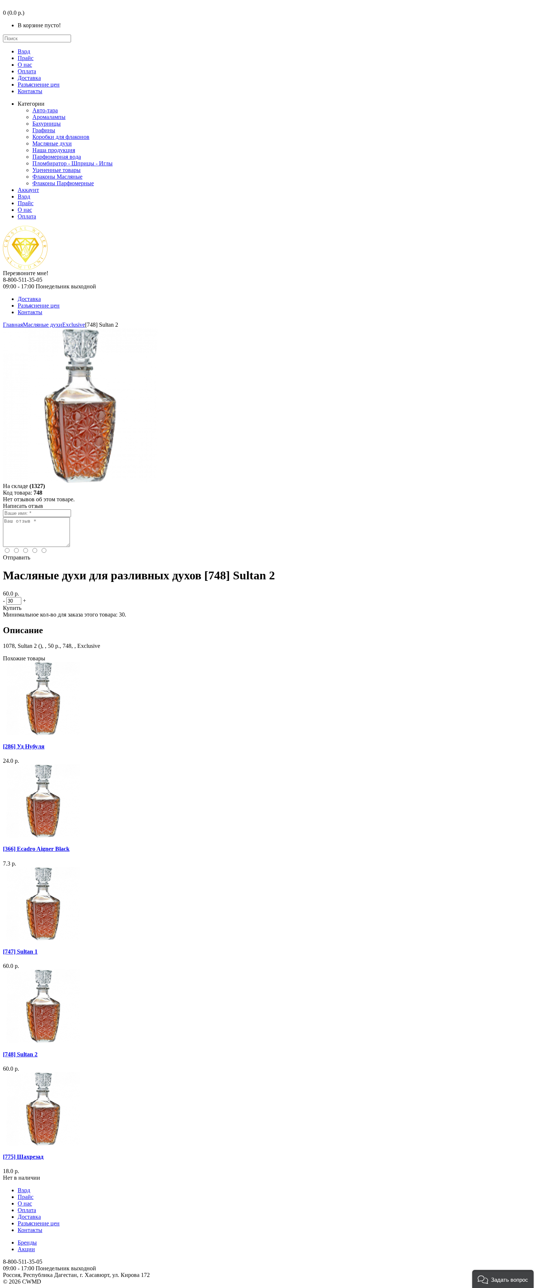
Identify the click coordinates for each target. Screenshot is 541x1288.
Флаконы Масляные (57, 176)
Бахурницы (46, 123)
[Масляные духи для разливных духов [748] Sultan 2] (80, 481)
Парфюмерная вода (56, 157)
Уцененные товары (56, 170)
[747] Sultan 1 (20, 951)
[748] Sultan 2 (20, 1054)
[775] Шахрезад (23, 1157)
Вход (24, 51)
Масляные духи (52, 143)
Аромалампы (49, 117)
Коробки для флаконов (60, 137)
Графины (43, 130)
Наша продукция (53, 150)
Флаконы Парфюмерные (63, 183)
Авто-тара (45, 110)
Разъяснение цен (39, 84)
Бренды (27, 1242)
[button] (503, 1279)
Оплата (27, 71)
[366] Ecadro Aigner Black (36, 849)
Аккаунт (28, 190)
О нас (25, 65)
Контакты (30, 91)
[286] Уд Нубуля (24, 746)
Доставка (29, 78)
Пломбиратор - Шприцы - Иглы (72, 163)
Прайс (25, 58)
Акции (26, 1249)
